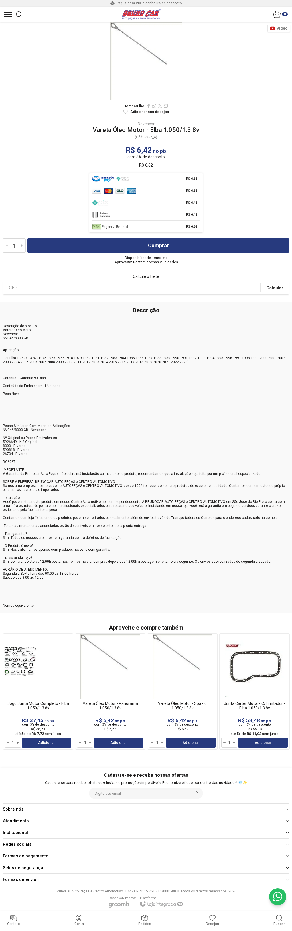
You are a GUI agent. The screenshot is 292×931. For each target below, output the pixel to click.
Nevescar (146, 124)
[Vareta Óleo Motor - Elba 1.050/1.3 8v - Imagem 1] (146, 61)
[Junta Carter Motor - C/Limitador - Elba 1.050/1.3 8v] (254, 691)
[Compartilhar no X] (160, 106)
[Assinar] (197, 793)
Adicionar (46, 742)
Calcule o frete (146, 276)
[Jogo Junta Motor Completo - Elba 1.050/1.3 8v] (38, 691)
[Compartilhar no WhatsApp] (154, 106)
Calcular (274, 287)
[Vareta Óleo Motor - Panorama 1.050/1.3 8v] (110, 691)
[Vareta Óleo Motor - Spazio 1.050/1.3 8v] (182, 691)
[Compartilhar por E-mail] (166, 106)
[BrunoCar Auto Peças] (141, 14)
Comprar (158, 245)
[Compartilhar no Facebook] (149, 106)
